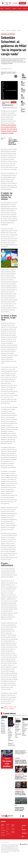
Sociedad (3, 832)
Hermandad (18, 721)
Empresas (8, 834)
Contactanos (24, 833)
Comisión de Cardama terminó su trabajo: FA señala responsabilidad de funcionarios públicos (21, 763)
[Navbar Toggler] (3, 3)
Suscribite (13, 102)
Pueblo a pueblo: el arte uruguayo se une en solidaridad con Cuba (18, 731)
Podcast (13, 829)
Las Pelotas (10, 706)
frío (16, 805)
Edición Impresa (13, 832)
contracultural (11, 708)
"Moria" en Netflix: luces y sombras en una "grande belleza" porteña (13, 142)
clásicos (14, 706)
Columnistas (3, 830)
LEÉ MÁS (10, 138)
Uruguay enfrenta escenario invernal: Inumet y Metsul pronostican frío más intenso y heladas (20, 810)
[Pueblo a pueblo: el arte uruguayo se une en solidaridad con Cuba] (17, 723)
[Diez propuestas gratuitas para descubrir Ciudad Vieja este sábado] (24, 720)
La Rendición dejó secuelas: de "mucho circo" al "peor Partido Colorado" (20, 794)
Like (7, 831)
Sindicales (7, 8)
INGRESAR (15, 3)
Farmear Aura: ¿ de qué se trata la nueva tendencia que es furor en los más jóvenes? (21, 778)
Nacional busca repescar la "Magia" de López (23, 85)
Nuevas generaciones (19, 774)
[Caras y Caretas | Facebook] (10, 3)
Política (2, 827)
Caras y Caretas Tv (12, 825)
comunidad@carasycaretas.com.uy (10, 847)
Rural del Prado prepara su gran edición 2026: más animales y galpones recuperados (11, 736)
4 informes (17, 758)
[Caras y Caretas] (7, 817)
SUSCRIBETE (22, 3)
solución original (5, 717)
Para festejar (25, 719)
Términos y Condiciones (5, 842)
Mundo (14, 8)
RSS (22, 836)
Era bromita (7, 758)
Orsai (19, 8)
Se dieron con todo (19, 790)
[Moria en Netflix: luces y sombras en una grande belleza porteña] (4, 139)
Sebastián (6, 706)
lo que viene (6, 708)
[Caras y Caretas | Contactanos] (25, 816)
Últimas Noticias (2, 825)
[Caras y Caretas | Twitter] (23, 816)
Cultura (25, 8)
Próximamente (11, 724)
